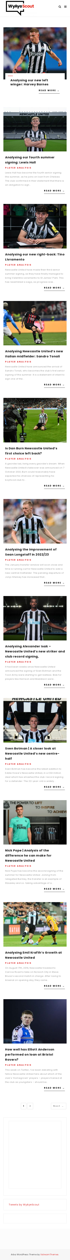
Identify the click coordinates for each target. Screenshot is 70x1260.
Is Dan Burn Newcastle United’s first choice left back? (31, 450)
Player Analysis (18, 167)
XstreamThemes (49, 1254)
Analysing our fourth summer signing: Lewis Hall (30, 159)
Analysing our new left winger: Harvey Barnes (29, 82)
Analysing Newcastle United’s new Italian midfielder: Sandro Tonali (34, 353)
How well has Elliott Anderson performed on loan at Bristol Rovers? (29, 1054)
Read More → (49, 90)
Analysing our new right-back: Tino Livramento (35, 257)
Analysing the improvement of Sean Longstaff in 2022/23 (31, 552)
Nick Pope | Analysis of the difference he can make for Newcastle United (28, 855)
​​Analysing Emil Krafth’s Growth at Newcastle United (33, 955)
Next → (58, 1106)
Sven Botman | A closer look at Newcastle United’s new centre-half (32, 753)
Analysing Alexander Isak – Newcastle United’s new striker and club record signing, (35, 651)
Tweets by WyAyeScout (24, 1204)
